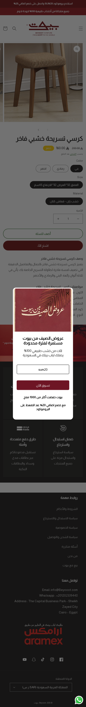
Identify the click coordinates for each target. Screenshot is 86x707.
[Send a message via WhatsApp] (79, 700)
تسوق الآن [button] (43, 385)
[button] (43, 369)
